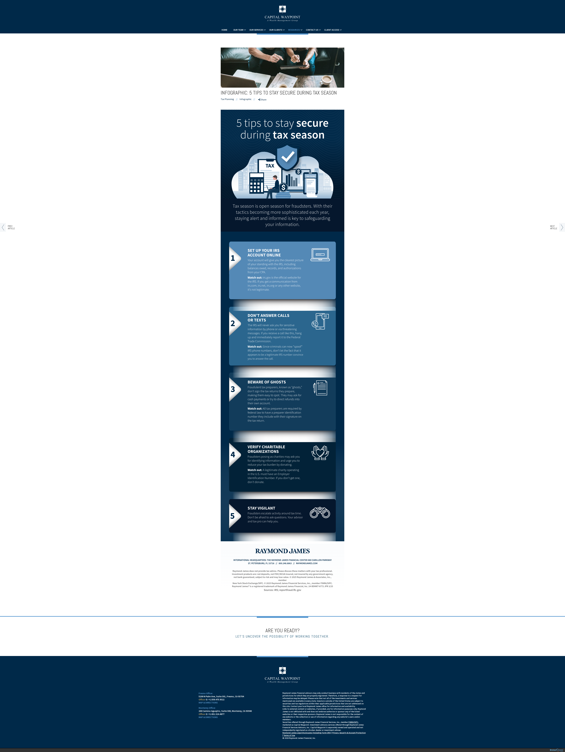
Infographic (245, 99)
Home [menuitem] (224, 29)
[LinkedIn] (263, 116)
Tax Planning (227, 99)
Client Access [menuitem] (331, 29)
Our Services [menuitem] (256, 29)
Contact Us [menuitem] (312, 29)
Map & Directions (208, 702)
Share (263, 99)
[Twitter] (263, 111)
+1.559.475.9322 (216, 699)
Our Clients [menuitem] (275, 29)
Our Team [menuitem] (238, 29)
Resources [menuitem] (294, 29)
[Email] (263, 121)
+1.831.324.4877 (216, 714)
